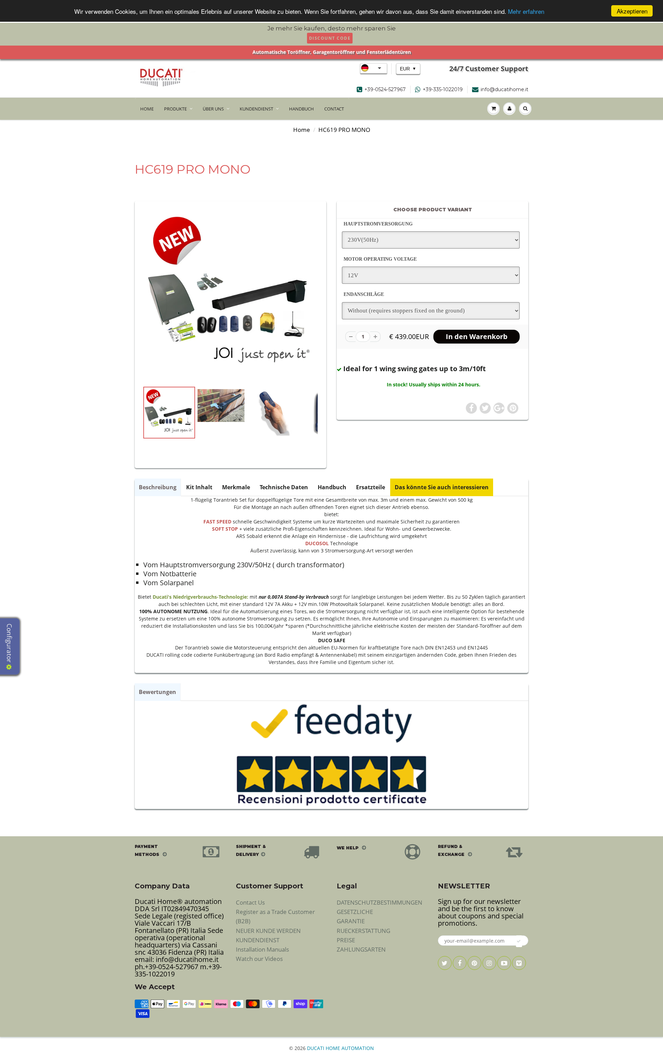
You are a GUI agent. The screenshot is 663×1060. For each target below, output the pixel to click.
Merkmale (236, 487)
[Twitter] (445, 963)
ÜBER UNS (213, 109)
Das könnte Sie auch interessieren (442, 487)
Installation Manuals (262, 949)
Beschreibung (157, 487)
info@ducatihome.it (504, 89)
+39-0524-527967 (385, 89)
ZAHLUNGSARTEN (361, 949)
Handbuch (332, 487)
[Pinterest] (474, 963)
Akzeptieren (632, 11)
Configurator (9, 644)
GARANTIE (351, 921)
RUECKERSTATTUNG (363, 931)
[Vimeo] (519, 963)
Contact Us (250, 902)
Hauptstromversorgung (378, 224)
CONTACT (334, 109)
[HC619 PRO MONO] (230, 295)
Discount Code (330, 38)
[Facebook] (460, 963)
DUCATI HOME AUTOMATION (340, 1048)
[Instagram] (489, 963)
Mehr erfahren (526, 11)
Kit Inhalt (199, 487)
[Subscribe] (519, 941)
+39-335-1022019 (443, 89)
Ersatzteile (370, 487)
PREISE (346, 940)
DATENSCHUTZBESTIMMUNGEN (379, 902)
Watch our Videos (259, 959)
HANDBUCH (301, 109)
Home (301, 130)
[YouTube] (504, 963)
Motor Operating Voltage (380, 259)
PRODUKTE (175, 109)
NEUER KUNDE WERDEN (268, 931)
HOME (147, 109)
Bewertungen (157, 692)
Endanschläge (364, 294)
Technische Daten (284, 487)
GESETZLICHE (355, 912)
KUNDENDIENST (256, 109)
